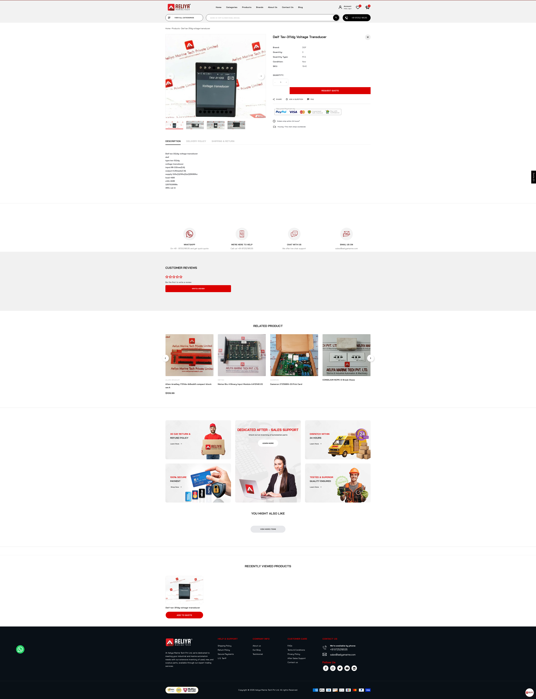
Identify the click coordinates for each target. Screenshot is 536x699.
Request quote (330, 90)
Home (218, 7)
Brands (259, 7)
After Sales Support (297, 658)
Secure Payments (226, 654)
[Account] (340, 7)
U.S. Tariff (222, 658)
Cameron (274, 380)
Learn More (174, 444)
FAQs (290, 645)
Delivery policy (196, 141)
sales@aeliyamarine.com (343, 654)
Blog (300, 7)
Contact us (287, 7)
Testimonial (258, 654)
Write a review (198, 289)
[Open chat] (529, 692)
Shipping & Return (223, 141)
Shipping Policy (224, 645)
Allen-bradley (172, 380)
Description (173, 141)
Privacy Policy (294, 654)
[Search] (336, 18)
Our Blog (257, 650)
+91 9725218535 (339, 649)
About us (272, 7)
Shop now (175, 487)
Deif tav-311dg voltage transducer (183, 607)
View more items (268, 529)
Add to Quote (184, 615)
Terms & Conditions (296, 650)
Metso (221, 380)
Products (246, 7)
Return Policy (224, 650)
